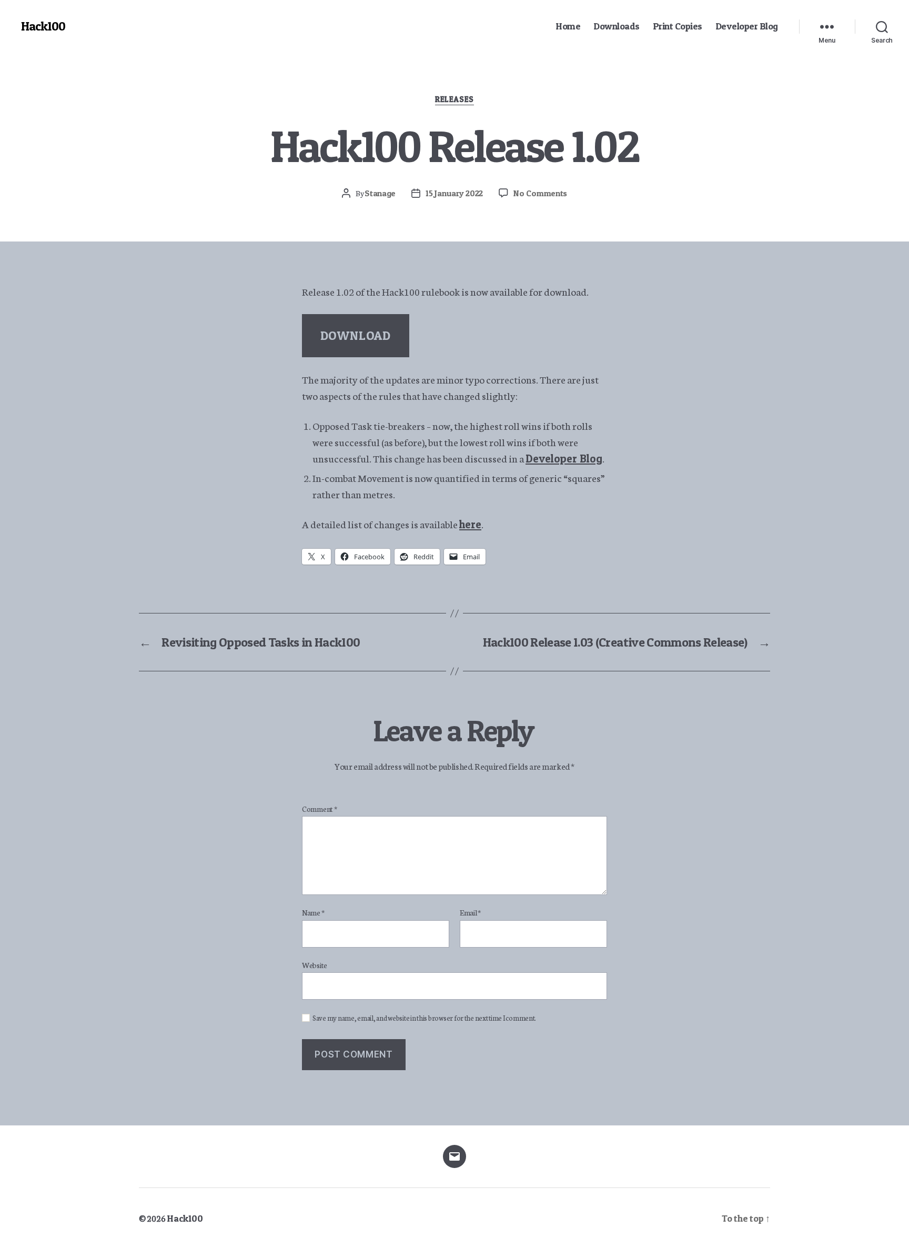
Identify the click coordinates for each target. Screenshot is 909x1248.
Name (313, 913)
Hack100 (43, 26)
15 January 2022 (454, 193)
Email (470, 913)
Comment (319, 809)
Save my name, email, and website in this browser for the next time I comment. (424, 1018)
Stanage (380, 193)
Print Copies (677, 26)
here (470, 524)
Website (314, 965)
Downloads (616, 26)
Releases (454, 99)
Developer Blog (746, 26)
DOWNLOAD (355, 335)
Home (568, 26)
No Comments (540, 193)
